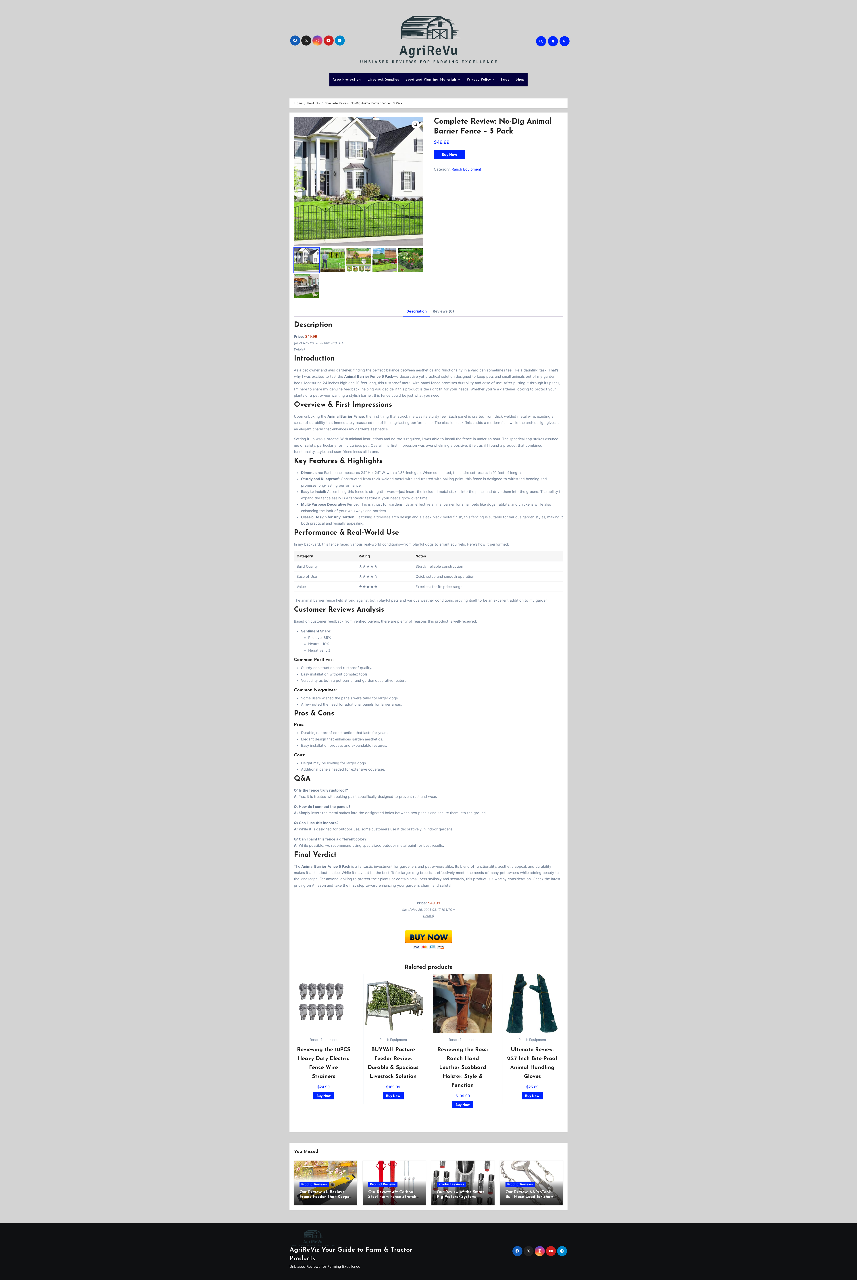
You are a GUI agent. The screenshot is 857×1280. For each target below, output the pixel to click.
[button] (416, 125)
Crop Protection (347, 79)
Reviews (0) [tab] (443, 311)
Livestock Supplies (383, 79)
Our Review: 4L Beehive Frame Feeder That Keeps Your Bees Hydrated (324, 1197)
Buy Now (449, 154)
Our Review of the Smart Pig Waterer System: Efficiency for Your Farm (460, 1197)
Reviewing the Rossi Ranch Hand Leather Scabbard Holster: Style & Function (462, 1067)
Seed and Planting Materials (432, 79)
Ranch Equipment (466, 169)
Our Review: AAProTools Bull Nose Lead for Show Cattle (529, 1197)
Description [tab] (416, 311)
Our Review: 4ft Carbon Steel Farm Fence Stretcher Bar (394, 1197)
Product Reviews (314, 1184)
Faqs (505, 79)
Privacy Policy (479, 79)
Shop (520, 79)
